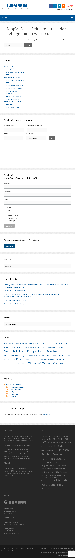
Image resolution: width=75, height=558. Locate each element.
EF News (9, 210)
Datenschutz (30, 548)
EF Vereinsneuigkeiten (16, 387)
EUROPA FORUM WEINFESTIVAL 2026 (17, 300)
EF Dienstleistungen (13, 83)
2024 (14, 347)
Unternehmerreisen (10, 364)
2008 (12, 344)
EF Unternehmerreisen (13, 96)
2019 (57, 343)
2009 (16, 344)
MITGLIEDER (8, 66)
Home (3, 548)
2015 (37, 344)
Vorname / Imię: (9, 126)
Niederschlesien (52, 355)
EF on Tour (9, 94)
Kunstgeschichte (15, 356)
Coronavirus (51, 348)
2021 (67, 343)
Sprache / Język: (31, 133)
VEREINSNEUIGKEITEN (12, 77)
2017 (47, 343)
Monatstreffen (39, 355)
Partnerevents (10, 359)
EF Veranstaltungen (12, 99)
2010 (19, 344)
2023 (9, 348)
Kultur (7, 355)
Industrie (60, 352)
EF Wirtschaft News (12, 218)
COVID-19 (59, 348)
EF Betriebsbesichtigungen (15, 80)
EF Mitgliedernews (12, 69)
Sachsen (26, 360)
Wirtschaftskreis (53, 363)
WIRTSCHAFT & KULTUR (12, 102)
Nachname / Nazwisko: (34, 126)
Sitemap (3, 551)
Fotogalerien (46, 414)
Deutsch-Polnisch (15, 351)
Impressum (20, 548)
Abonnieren (9, 246)
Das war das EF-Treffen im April (14, 304)
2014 (34, 344)
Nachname (7, 192)
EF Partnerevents (12, 75)
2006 (5, 344)
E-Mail (6, 200)
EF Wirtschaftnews (12, 107)
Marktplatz (10, 548)
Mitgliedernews (26, 355)
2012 (26, 344)
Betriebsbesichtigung (30, 348)
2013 (30, 344)
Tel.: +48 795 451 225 (11, 518)
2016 (42, 343)
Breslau (41, 347)
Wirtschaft (35, 363)
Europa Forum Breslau (42, 351)
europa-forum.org (20, 524)
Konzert (65, 352)
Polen (20, 359)
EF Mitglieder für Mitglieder (15, 88)
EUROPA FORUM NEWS (14, 385)
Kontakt (11, 551)
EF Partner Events (12, 213)
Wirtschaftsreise (8, 367)
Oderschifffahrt (65, 355)
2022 (6, 347)
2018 (52, 343)
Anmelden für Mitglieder (65, 9)
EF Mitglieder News (12, 215)
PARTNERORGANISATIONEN (14, 72)
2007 (9, 344)
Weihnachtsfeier (22, 364)
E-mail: (6, 133)
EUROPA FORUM (17, 5)
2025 (18, 347)
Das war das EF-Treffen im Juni (14, 291)
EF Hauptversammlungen (14, 86)
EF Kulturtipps (11, 104)
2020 (62, 343)
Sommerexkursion (34, 359)
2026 (22, 348)
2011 (23, 344)
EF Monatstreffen (12, 91)
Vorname (7, 183)
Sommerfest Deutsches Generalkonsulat (52, 360)
